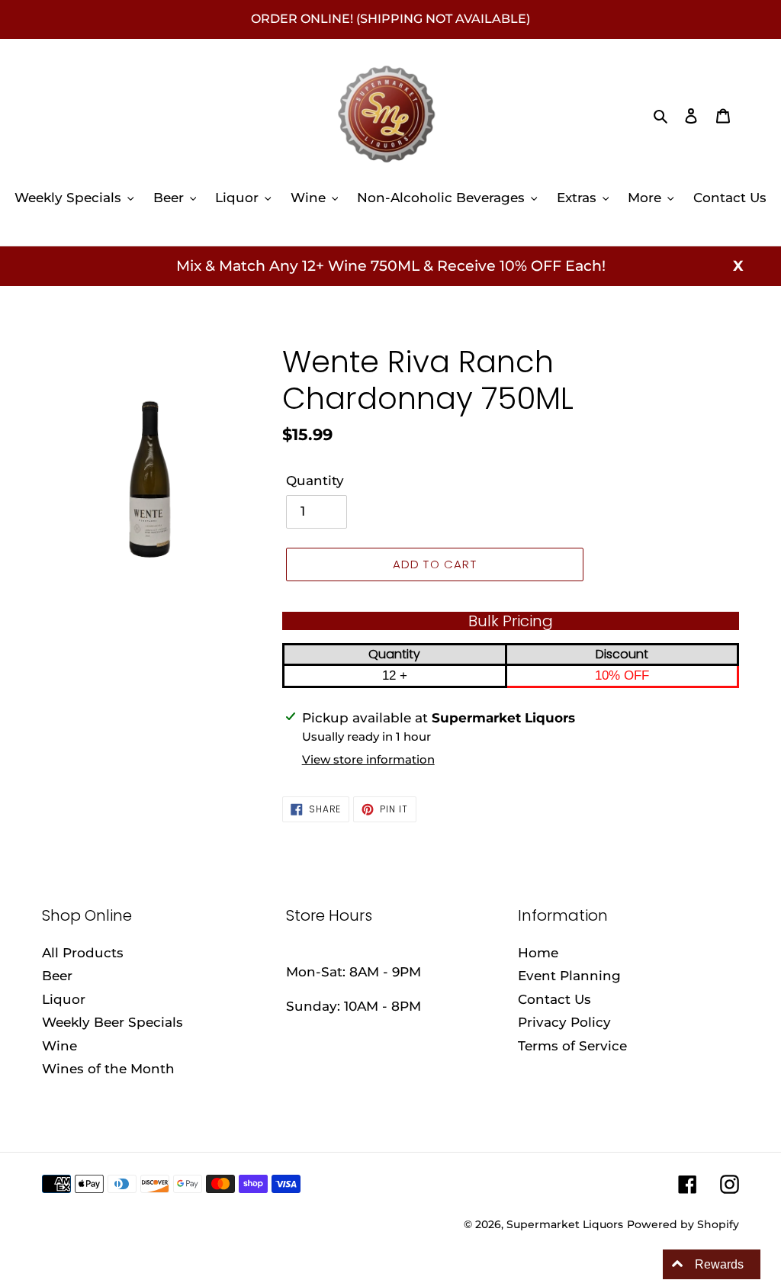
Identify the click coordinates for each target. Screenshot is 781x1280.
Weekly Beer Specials (112, 1022)
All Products (83, 952)
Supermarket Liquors (564, 1224)
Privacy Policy (564, 1022)
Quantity (315, 480)
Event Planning (569, 975)
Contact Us (554, 999)
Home (538, 952)
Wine (59, 1045)
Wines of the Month (108, 1068)
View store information (368, 759)
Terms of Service (572, 1045)
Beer (57, 975)
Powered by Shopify (683, 1224)
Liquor (63, 999)
